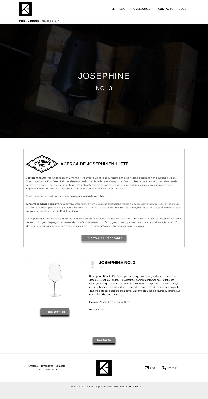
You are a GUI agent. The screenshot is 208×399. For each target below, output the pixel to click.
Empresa (118, 8)
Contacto (165, 8)
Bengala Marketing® (130, 386)
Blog (182, 8)
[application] (151, 9)
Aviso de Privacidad (48, 369)
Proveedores (140, 8)
